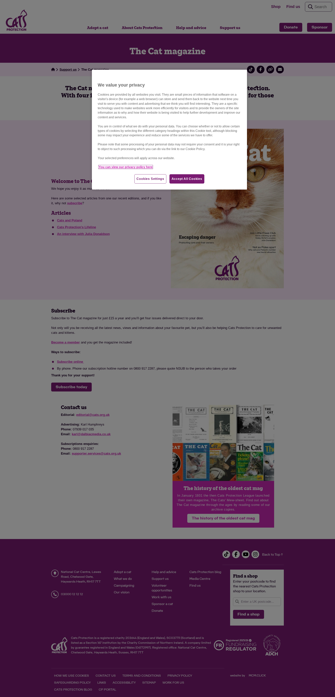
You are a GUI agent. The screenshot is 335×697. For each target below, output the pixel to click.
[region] (169, 130)
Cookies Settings (150, 178)
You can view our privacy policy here (126, 167)
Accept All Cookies (187, 178)
